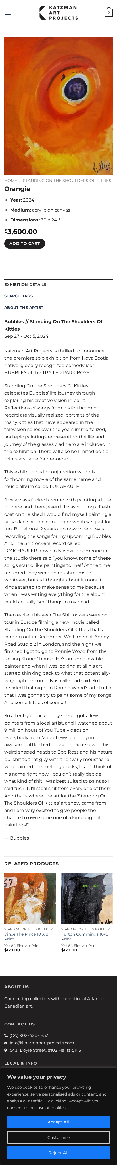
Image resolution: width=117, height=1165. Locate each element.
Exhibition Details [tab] (25, 284)
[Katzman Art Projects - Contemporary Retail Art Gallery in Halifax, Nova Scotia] (58, 13)
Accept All (58, 1122)
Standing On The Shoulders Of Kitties (67, 180)
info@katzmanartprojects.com (42, 1042)
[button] (7, 13)
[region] (58, 1116)
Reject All (58, 1152)
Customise (58, 1137)
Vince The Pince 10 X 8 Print (26, 937)
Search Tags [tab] (18, 296)
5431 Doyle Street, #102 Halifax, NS (45, 1050)
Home (10, 180)
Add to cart (24, 243)
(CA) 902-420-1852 (28, 1035)
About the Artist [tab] (23, 307)
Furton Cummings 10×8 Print (84, 937)
